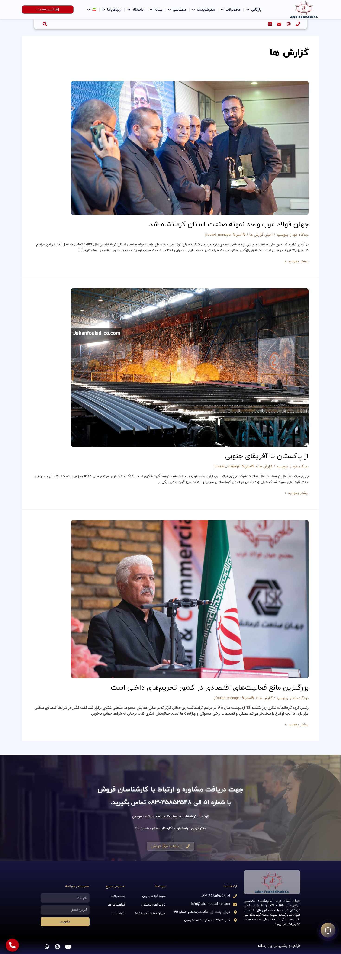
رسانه (158, 10)
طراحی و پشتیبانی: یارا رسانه (279, 946)
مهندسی (179, 10)
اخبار (269, 234)
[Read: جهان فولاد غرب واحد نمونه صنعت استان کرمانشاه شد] (190, 147)
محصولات (233, 10)
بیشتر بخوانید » (297, 261)
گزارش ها (256, 234)
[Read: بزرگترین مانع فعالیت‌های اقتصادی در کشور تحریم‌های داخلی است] (190, 598)
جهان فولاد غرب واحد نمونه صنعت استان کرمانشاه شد (229, 224)
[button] (45, 24)
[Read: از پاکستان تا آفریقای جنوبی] (190, 367)
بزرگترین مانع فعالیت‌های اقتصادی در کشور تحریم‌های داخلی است (210, 688)
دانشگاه (138, 10)
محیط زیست (206, 10)
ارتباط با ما (114, 10)
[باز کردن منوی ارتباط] (328, 930)
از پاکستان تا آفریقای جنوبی (267, 456)
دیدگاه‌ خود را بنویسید (292, 234)
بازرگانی (256, 10)
